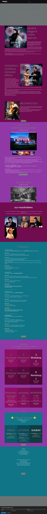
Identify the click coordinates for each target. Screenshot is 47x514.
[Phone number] (20, 456)
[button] (23, 142)
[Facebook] (23, 456)
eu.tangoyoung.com (27, 91)
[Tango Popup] (4, 2)
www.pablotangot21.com (33, 91)
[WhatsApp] (27, 456)
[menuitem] (29, 2)
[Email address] (22, 456)
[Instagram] (25, 456)
